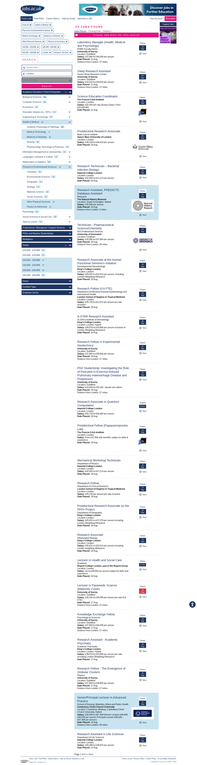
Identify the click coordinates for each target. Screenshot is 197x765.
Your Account (156, 18)
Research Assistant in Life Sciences (100, 734)
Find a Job (27, 18)
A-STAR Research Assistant (95, 316)
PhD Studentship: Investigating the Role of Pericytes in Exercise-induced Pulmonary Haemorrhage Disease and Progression (103, 373)
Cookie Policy (151, 759)
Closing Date (94, 31)
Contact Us (42, 762)
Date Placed (80, 31)
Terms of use (127, 759)
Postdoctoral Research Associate (98, 131)
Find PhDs (39, 18)
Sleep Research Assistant (94, 71)
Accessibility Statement (166, 759)
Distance (107, 31)
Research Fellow (88, 483)
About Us (32, 762)
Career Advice (53, 18)
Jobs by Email (68, 18)
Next (91, 754)
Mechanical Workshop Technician (99, 460)
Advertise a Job (84, 18)
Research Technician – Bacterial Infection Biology (98, 167)
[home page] (33, 10)
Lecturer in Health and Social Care (99, 560)
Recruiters (170, 18)
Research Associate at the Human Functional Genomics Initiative (99, 261)
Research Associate (90, 534)
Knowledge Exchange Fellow (96, 614)
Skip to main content (10, 2)
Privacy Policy (139, 759)
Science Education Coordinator (97, 96)
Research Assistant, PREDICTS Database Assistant (98, 191)
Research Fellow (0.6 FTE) (94, 288)
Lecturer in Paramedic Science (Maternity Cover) (97, 587)
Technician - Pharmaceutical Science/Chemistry (95, 226)
